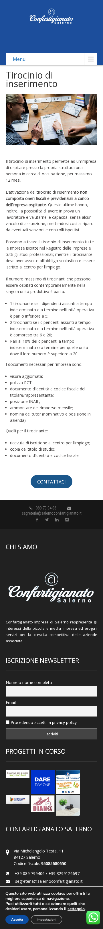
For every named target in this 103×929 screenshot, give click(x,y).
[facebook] (37, 519)
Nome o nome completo (29, 682)
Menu (19, 59)
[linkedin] (57, 519)
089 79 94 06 (46, 508)
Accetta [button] (17, 919)
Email (11, 702)
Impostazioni (46, 919)
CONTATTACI (51, 482)
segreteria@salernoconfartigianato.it (52, 513)
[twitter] (47, 519)
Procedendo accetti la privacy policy (43, 722)
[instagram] (67, 519)
